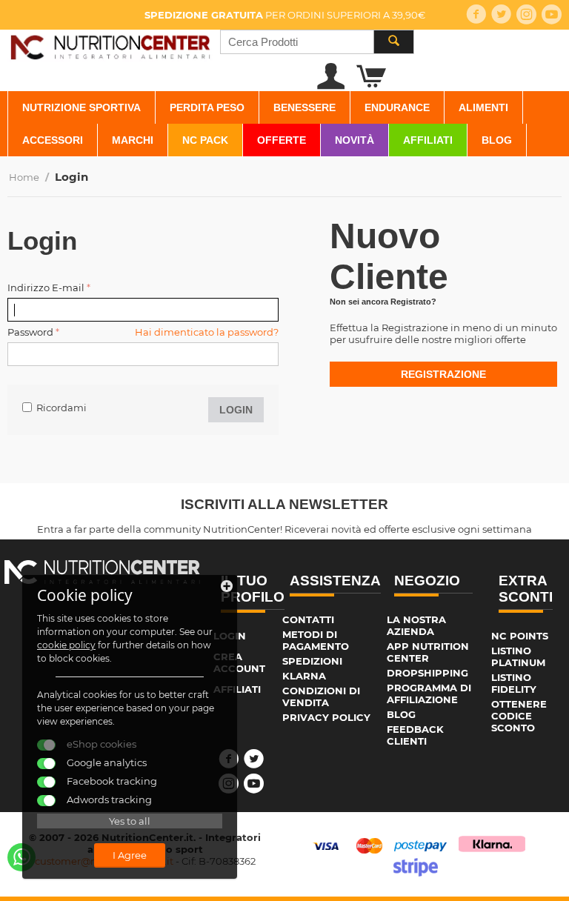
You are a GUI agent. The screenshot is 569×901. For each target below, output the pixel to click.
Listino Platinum (518, 656)
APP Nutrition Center (428, 652)
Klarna (304, 676)
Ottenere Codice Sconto (519, 716)
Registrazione (443, 374)
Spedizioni (312, 661)
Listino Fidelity (513, 683)
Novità (354, 140)
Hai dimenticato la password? (207, 332)
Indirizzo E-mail (45, 287)
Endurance (397, 107)
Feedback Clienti (415, 735)
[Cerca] (393, 41)
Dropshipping (427, 673)
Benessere (304, 107)
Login (236, 410)
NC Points (519, 636)
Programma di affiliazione (429, 693)
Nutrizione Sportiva (81, 107)
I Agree (130, 855)
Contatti (308, 619)
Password (30, 332)
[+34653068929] (21, 857)
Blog (497, 140)
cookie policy (66, 645)
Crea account (239, 662)
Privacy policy (326, 717)
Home (24, 177)
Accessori (52, 140)
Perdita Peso (207, 107)
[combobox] (317, 42)
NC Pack (205, 140)
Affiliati (428, 140)
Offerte (281, 140)
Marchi (132, 140)
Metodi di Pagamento (315, 640)
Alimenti (483, 107)
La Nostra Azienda (416, 625)
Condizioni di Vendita (321, 696)
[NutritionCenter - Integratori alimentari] (110, 45)
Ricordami (61, 407)
